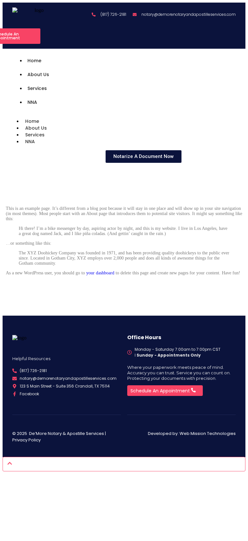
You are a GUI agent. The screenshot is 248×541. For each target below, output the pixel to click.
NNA (32, 102)
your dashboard (100, 272)
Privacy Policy (26, 440)
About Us (38, 74)
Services (37, 88)
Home (34, 60)
